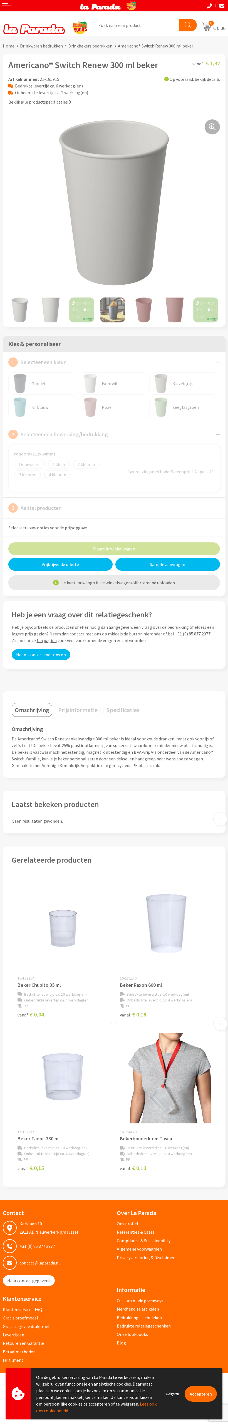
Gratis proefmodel (20, 1318)
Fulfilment (13, 1360)
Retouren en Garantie (23, 1343)
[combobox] (136, 25)
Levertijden (13, 1335)
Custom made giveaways (140, 1300)
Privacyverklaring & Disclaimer (146, 1257)
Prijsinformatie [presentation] (78, 710)
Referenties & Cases (136, 1232)
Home (8, 46)
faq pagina (47, 640)
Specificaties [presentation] (122, 710)
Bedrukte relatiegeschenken (144, 1326)
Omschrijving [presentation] (32, 710)
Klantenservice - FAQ (22, 1309)
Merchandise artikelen (138, 1309)
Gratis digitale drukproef (26, 1326)
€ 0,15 (31, 1167)
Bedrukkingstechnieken (139, 1317)
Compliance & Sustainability (143, 1240)
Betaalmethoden (19, 1351)
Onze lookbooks (132, 1334)
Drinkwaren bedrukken (41, 46)
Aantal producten (37, 507)
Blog (121, 1343)
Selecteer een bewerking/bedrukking (60, 434)
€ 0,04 (31, 1014)
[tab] (32, 710)
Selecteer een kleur (39, 362)
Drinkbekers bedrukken (90, 46)
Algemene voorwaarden (139, 1249)
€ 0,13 (133, 1167)
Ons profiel (127, 1223)
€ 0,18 (133, 1014)
